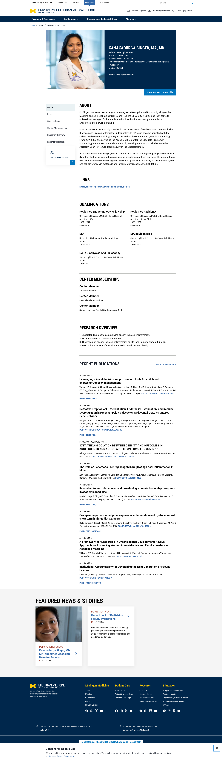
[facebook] (86, 711)
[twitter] (96, 711)
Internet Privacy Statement (61, 756)
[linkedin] (150, 711)
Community (90, 698)
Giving (88, 701)
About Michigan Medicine (41, 2)
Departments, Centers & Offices (175, 698)
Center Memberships (57, 128)
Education (89, 2)
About (50, 107)
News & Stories (91, 705)
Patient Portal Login (123, 698)
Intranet (166, 705)
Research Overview (56, 135)
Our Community (169, 694)
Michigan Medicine (97, 685)
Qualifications (53, 121)
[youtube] (101, 711)
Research (76, 2)
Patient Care (62, 2)
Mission (88, 694)
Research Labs (145, 694)
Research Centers (146, 698)
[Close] (216, 748)
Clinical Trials (144, 690)
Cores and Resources (148, 701)
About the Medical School (173, 701)
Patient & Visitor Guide (124, 694)
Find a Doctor (120, 690)
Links (49, 114)
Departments (104, 2)
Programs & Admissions (173, 690)
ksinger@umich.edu (125, 74)
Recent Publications (56, 142)
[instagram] (91, 711)
